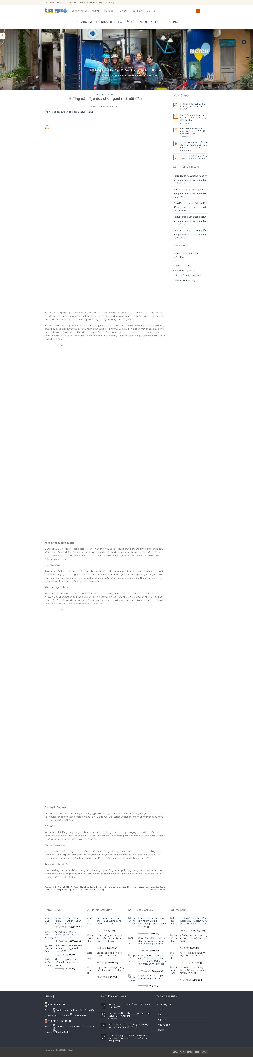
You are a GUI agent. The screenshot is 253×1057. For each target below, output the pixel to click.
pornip (176, 189)
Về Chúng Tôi (79, 11)
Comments (184, 123)
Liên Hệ (150, 11)
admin (118, 106)
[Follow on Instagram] (202, 3)
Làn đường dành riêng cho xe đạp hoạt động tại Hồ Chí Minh (193, 117)
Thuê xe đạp (136, 11)
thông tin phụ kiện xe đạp (73, 890)
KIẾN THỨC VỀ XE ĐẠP (105, 95)
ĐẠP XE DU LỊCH (182, 270)
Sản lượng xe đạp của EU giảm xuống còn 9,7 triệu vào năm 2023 (193, 131)
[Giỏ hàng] (207, 11)
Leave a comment (157, 890)
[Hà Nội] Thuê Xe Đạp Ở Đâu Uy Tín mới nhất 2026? (192, 106)
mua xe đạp (56, 890)
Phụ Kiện (121, 11)
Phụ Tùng (108, 11)
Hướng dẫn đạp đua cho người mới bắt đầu (105, 99)
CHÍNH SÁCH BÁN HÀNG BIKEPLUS (186, 255)
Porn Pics (178, 203)
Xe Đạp (96, 11)
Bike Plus (85, 887)
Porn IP (177, 217)
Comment (184, 137)
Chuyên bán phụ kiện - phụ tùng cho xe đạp (107, 887)
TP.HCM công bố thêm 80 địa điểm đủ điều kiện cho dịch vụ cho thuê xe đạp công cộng (194, 146)
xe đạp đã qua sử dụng (94, 890)
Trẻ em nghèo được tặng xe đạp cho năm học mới (193, 157)
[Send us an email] (207, 3)
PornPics (178, 176)
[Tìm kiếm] (198, 11)
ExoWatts (178, 230)
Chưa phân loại (181, 265)
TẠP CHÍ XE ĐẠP (182, 280)
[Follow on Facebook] (199, 3)
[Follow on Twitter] (204, 3)
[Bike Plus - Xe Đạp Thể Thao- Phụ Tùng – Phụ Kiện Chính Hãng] (56, 11)
